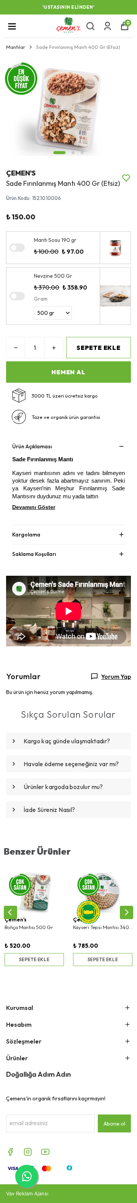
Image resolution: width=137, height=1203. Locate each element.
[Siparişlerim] (107, 26)
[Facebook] (10, 1152)
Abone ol (114, 1123)
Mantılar (15, 47)
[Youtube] (45, 1152)
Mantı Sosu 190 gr (55, 240)
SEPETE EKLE (98, 347)
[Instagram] (28, 1152)
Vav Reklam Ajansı (27, 1193)
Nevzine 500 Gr (53, 275)
